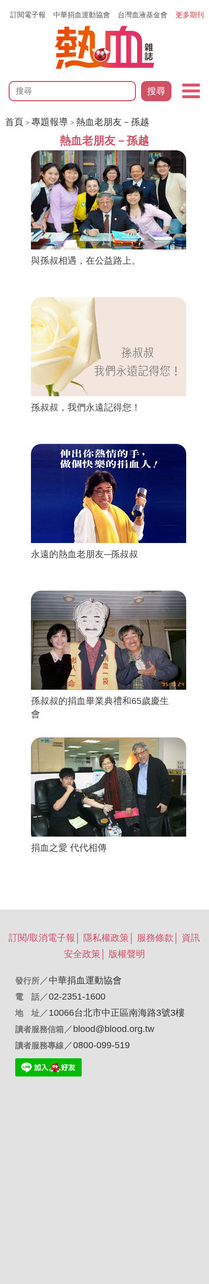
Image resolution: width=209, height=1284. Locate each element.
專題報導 (49, 122)
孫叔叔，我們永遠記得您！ (86, 407)
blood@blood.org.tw (113, 1029)
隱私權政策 (106, 938)
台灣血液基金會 (142, 15)
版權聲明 (127, 954)
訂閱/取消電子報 (42, 938)
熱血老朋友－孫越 (112, 122)
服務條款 (155, 938)
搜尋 (156, 91)
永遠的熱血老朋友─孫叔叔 (84, 554)
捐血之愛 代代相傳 (69, 848)
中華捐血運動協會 (81, 15)
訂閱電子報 (28, 15)
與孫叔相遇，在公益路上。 (86, 261)
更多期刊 (190, 15)
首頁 (14, 122)
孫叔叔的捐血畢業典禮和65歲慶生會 (100, 707)
